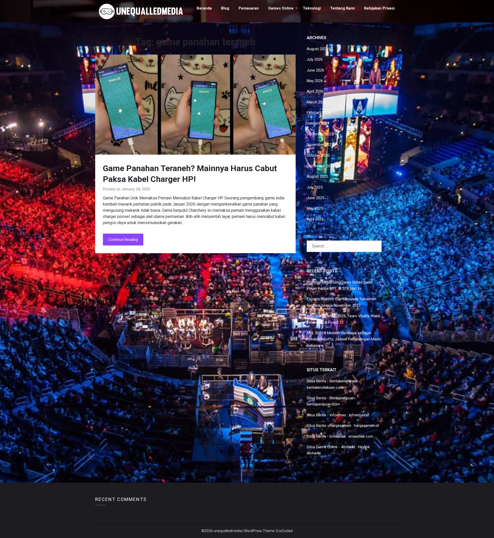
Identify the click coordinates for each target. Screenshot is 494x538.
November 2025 (320, 144)
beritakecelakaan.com (325, 387)
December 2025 (320, 134)
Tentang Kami (342, 8)
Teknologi (312, 8)
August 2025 (317, 176)
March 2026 (317, 102)
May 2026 (315, 80)
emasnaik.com (361, 436)
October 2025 (318, 155)
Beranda (204, 8)
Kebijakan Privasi (379, 8)
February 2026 (319, 112)
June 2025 (315, 198)
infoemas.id (359, 415)
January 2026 (318, 123)
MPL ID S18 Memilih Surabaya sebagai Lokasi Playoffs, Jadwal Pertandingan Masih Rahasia (344, 339)
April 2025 (315, 219)
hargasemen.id (366, 425)
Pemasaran (249, 8)
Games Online (281, 8)
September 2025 (320, 166)
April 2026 (315, 91)
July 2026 (315, 59)
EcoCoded (284, 531)
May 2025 (315, 208)
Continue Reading (123, 239)
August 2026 (317, 49)
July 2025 (315, 187)
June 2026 (315, 70)
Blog (225, 8)
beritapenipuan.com (323, 404)
